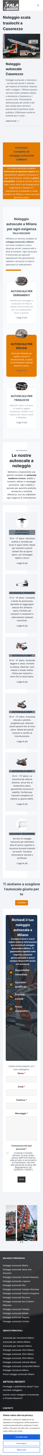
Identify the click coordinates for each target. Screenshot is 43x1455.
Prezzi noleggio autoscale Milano (18, 1374)
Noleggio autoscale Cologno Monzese (21, 1289)
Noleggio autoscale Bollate (15, 1313)
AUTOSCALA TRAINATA (22, 593)
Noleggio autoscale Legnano (16, 1281)
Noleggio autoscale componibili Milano (21, 1366)
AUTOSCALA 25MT (22, 655)
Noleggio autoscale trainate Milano (19, 1362)
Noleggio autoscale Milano (15, 1265)
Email (21, 1086)
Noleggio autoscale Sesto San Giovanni (17, 1271)
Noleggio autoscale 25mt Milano (18, 1358)
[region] (21, 1433)
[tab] (9, 1238)
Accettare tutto (21, 1437)
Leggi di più (12, 121)
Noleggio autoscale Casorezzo (14, 69)
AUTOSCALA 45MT (22, 771)
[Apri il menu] (38, 5)
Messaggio (21, 1113)
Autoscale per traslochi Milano (17, 1346)
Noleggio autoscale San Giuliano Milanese (18, 1303)
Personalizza (21, 1443)
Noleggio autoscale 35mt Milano (18, 1354)
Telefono (21, 1100)
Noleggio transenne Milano (16, 1370)
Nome (21, 1073)
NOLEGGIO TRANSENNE (22, 834)
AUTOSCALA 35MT (22, 712)
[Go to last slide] (8, 1223)
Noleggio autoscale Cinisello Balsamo (21, 1277)
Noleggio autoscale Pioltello (16, 1309)
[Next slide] (35, 1223)
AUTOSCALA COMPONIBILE (22, 532)
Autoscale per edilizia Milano (16, 1342)
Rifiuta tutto (21, 1450)
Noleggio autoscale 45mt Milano (18, 1350)
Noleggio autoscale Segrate (16, 1317)
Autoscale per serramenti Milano (18, 1338)
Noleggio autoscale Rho (14, 1285)
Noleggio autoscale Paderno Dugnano (21, 1293)
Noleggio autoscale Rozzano (16, 1297)
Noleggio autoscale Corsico (16, 1321)
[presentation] (21, 46)
